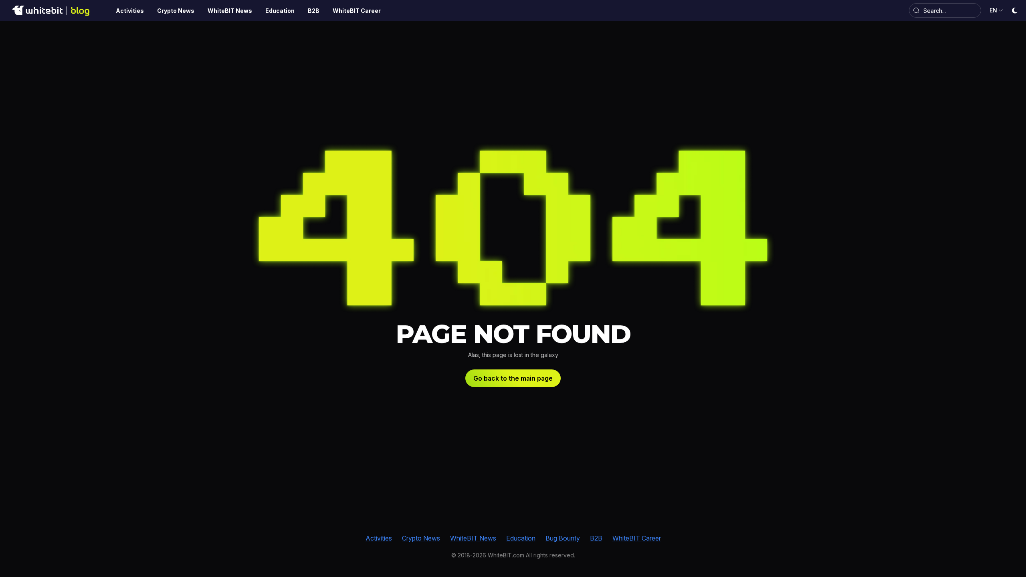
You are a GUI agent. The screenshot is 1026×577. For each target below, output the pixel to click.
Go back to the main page (513, 378)
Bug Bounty (562, 538)
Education (520, 538)
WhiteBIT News (473, 538)
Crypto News (421, 538)
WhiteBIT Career (636, 538)
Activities (379, 538)
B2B (596, 538)
